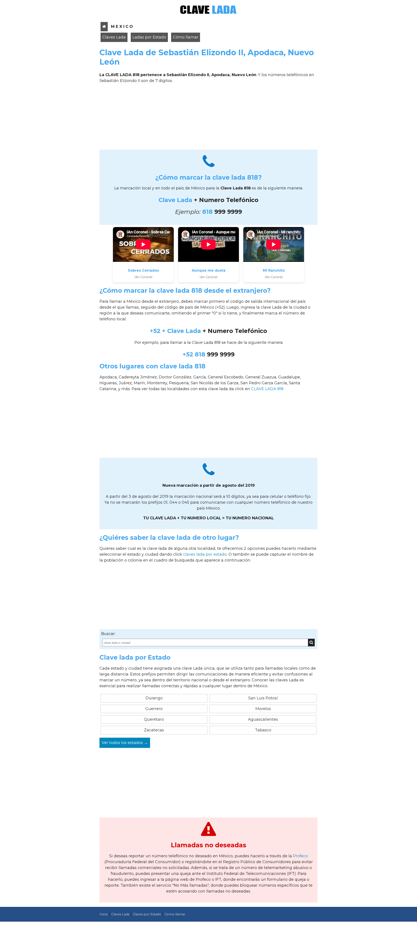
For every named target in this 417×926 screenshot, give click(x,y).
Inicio (103, 914)
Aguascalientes (263, 719)
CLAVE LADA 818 (267, 388)
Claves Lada (114, 37)
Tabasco (263, 730)
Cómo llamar (185, 37)
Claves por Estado (147, 914)
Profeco (300, 856)
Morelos (263, 708)
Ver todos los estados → (125, 742)
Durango (154, 698)
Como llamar (174, 914)
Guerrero (154, 708)
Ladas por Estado (149, 37)
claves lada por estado (205, 554)
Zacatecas (154, 730)
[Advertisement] (208, 118)
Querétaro (154, 719)
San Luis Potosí (263, 698)
